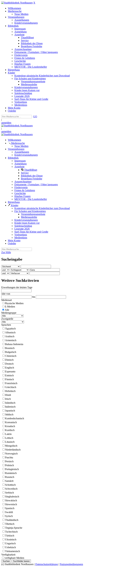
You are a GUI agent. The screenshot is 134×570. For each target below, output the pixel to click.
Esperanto (10, 371)
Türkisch (9, 535)
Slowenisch (11, 504)
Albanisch (10, 332)
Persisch (9, 461)
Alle (7, 309)
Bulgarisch (10, 352)
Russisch (9, 477)
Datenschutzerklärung (46, 564)
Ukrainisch (10, 539)
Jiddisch (9, 414)
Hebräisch (10, 391)
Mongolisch (11, 445)
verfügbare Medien (14, 557)
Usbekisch (10, 547)
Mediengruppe (8, 312)
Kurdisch (10, 430)
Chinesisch (10, 356)
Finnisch (9, 379)
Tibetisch (9, 523)
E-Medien (10, 306)
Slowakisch (11, 500)
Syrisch (9, 516)
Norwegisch (11, 453)
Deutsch (9, 363)
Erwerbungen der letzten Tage (16, 287)
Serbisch (9, 492)
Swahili (9, 512)
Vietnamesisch (12, 551)
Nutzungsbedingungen (71, 564)
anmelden (6, 122)
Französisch (11, 383)
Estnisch (9, 375)
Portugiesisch (12, 469)
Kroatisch (10, 426)
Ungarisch (10, 543)
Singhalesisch (12, 496)
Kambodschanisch (14, 418)
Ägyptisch (10, 328)
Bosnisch (10, 348)
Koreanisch (11, 422)
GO (35, 116)
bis (33, 296)
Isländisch (10, 402)
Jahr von (5, 293)
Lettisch (9, 438)
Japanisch (10, 410)
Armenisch (10, 340)
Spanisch (9, 508)
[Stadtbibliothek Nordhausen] (17, 2)
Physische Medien (14, 303)
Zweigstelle (7, 318)
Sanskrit (9, 481)
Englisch (9, 367)
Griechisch (10, 387)
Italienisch (10, 406)
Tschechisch (11, 531)
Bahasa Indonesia (14, 344)
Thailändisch (11, 520)
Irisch (8, 398)
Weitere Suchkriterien (20, 280)
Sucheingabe (11, 259)
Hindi (8, 395)
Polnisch (9, 465)
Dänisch (9, 359)
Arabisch (9, 336)
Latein (8, 434)
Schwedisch (11, 488)
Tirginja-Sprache (13, 527)
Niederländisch (13, 449)
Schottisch (10, 484)
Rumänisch (11, 473)
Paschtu (9, 457)
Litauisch (10, 441)
